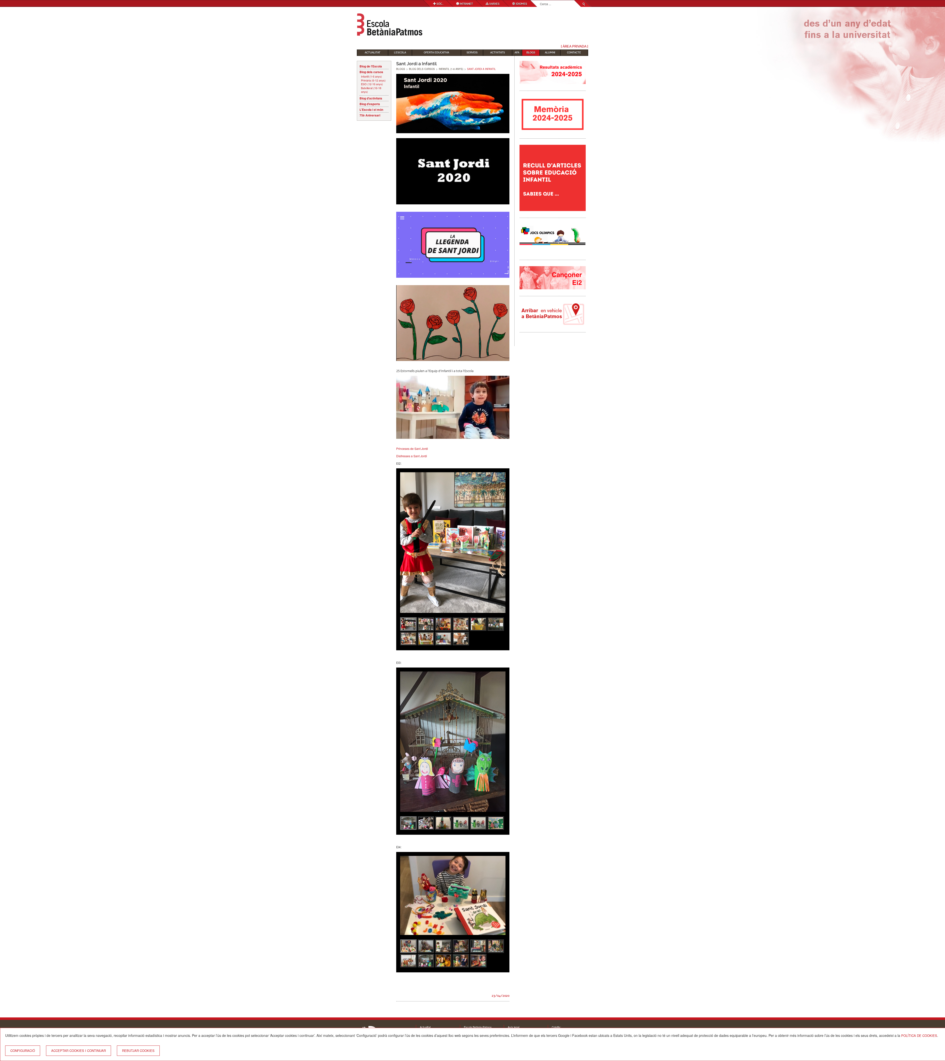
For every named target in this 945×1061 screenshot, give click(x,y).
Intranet (466, 3)
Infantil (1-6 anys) (371, 76)
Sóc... (439, 3)
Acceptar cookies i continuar (78, 1050)
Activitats (497, 52)
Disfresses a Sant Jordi (411, 456)
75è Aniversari (370, 115)
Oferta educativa (436, 52)
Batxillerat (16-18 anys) (371, 90)
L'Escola (400, 52)
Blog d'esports (370, 104)
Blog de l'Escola (371, 66)
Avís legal (513, 1027)
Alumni (550, 52)
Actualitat (372, 52)
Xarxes (494, 3)
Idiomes (521, 3)
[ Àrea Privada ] (574, 46)
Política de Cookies (919, 1035)
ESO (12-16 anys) (372, 84)
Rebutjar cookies (138, 1050)
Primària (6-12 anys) (373, 80)
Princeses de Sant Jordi (412, 448)
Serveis (472, 52)
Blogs (530, 52)
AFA (517, 52)
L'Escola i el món (371, 109)
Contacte (574, 52)
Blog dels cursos (371, 72)
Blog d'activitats (371, 98)
